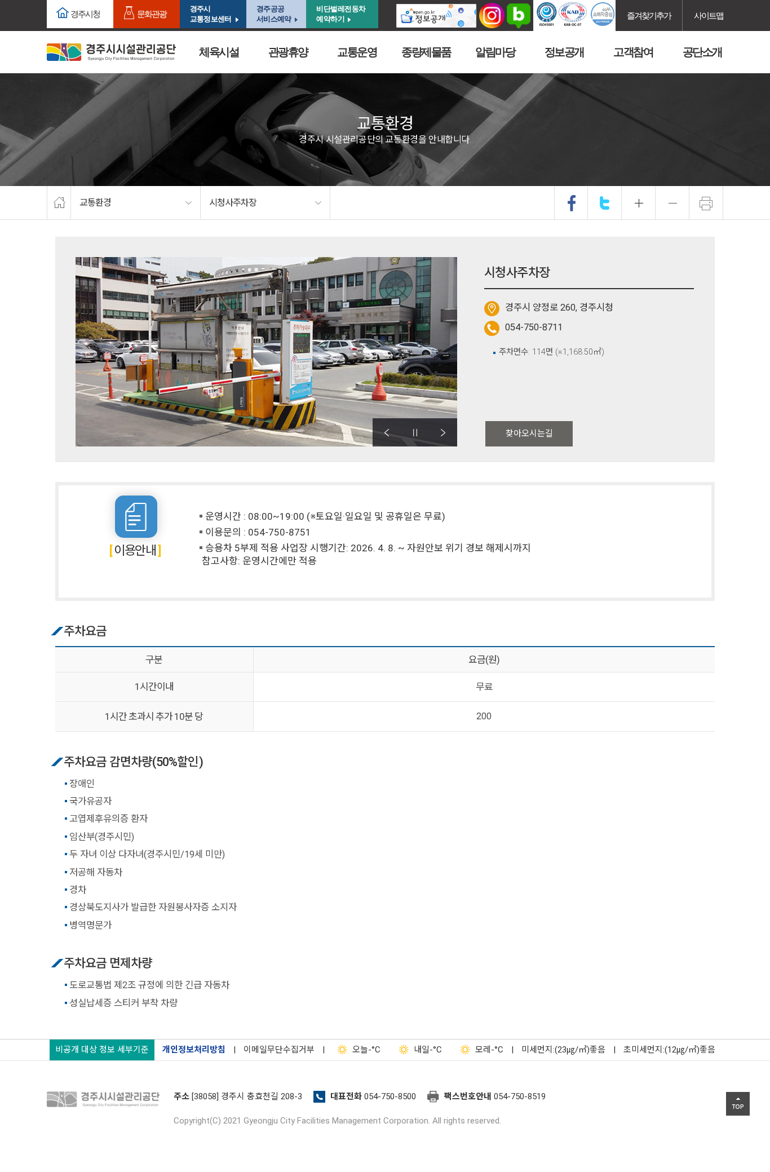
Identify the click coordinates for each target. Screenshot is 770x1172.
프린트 (706, 203)
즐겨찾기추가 (649, 15)
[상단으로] (738, 1104)
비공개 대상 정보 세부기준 (102, 1050)
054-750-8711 (534, 327)
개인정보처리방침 (193, 1050)
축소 (672, 203)
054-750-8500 (390, 1096)
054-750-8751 (279, 532)
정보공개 (564, 52)
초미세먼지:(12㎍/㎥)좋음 (669, 1050)
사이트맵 (708, 15)
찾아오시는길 (529, 433)
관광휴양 (288, 52)
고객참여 (633, 52)
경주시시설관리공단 (111, 52)
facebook (571, 203)
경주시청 (85, 14)
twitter (605, 203)
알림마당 (495, 52)
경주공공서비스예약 (273, 14)
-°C (366, 1050)
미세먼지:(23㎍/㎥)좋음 (563, 1050)
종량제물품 (426, 52)
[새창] (436, 15)
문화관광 (151, 14)
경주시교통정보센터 (210, 14)
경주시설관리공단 (106, 1100)
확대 (639, 203)
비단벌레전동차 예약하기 (341, 14)
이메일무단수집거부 (279, 1050)
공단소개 (702, 52)
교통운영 (357, 52)
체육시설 (218, 52)
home (58, 203)
